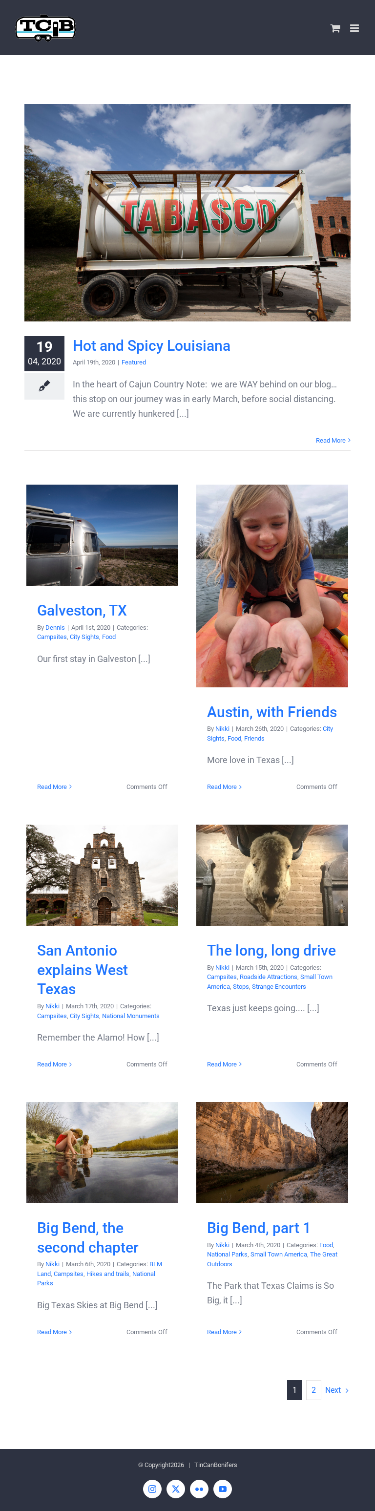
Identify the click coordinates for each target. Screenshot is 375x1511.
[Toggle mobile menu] (355, 28)
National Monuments (131, 1016)
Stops (241, 986)
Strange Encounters (279, 986)
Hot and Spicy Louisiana (188, 213)
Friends (254, 738)
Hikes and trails (107, 1273)
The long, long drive (272, 875)
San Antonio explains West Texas (102, 875)
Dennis (55, 627)
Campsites (52, 636)
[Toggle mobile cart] (335, 28)
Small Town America (278, 1254)
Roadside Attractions (268, 976)
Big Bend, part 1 (272, 1153)
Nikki (222, 728)
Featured (134, 362)
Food (109, 636)
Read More (331, 440)
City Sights (84, 636)
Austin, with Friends (272, 586)
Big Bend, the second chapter (102, 1153)
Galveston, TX (102, 535)
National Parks (227, 1254)
